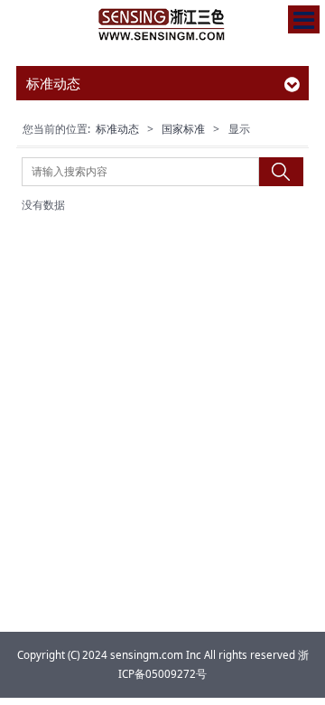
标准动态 (117, 128)
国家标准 (183, 128)
